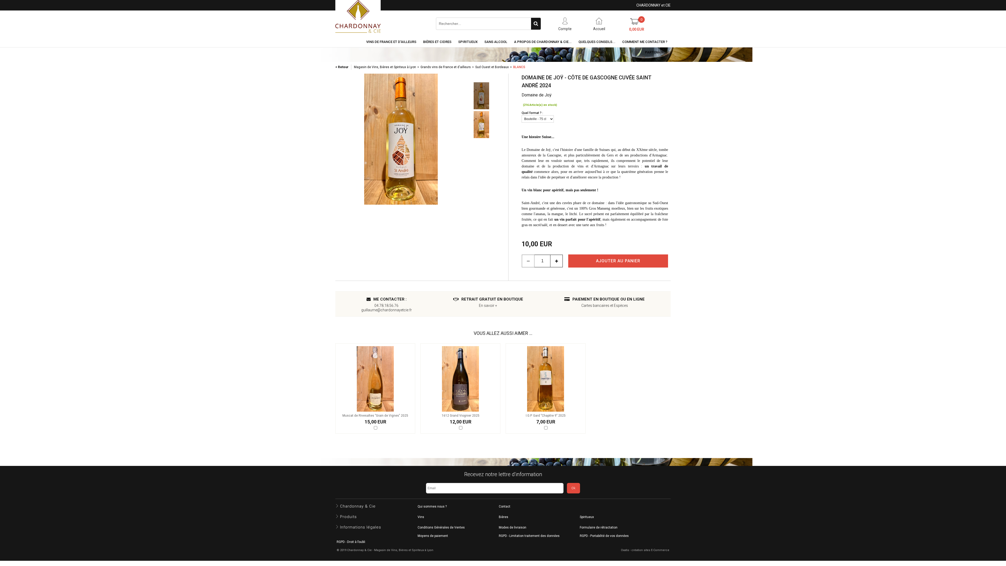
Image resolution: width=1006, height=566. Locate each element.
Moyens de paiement (433, 536)
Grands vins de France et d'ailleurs (445, 67)
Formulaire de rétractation (598, 527)
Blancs (519, 67)
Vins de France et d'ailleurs (391, 42)
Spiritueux (468, 42)
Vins (421, 517)
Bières (503, 517)
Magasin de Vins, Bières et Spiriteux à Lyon (385, 67)
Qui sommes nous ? (432, 506)
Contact (504, 506)
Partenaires (656, 52)
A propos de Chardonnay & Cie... (543, 42)
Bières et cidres (437, 42)
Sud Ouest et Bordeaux (492, 67)
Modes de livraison (512, 527)
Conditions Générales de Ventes (441, 527)
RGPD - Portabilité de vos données (604, 536)
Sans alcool (495, 42)
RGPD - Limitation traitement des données (529, 536)
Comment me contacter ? (644, 42)
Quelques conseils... (596, 42)
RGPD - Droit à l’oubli (351, 542)
